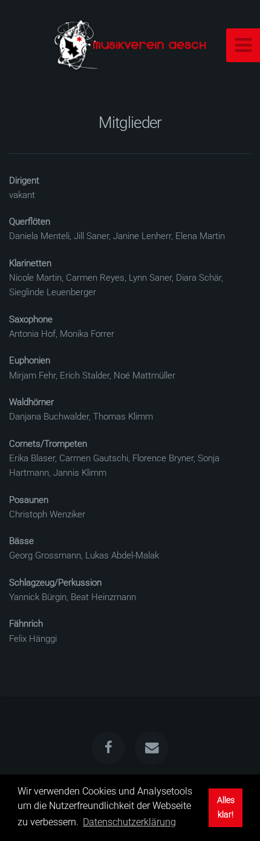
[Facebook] (108, 748)
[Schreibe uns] (152, 748)
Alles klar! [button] (226, 807)
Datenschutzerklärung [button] (129, 822)
